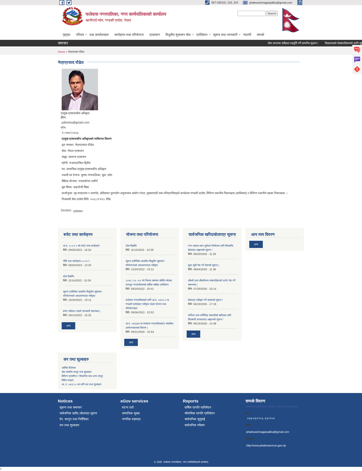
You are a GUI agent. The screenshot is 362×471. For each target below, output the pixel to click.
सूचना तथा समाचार (71, 407)
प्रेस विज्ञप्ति (68, 276)
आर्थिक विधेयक (69, 367)
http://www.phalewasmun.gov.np (266, 445)
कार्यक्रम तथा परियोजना (129, 35)
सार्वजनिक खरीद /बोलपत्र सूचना (78, 413)
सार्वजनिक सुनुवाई (195, 419)
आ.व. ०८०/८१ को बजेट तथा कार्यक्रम (81, 245)
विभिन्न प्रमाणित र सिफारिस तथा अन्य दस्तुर (82, 376)
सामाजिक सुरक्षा (131, 413)
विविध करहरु (68, 380)
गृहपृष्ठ (66, 35)
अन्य (68, 325)
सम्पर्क (260, 35)
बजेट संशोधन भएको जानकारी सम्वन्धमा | (81, 311)
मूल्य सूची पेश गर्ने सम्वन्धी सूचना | (203, 265)
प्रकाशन (154, 35)
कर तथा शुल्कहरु (69, 425)
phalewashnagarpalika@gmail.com (267, 431)
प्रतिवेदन (201, 35)
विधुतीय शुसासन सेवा (178, 35)
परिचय (80, 35)
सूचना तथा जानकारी (225, 35)
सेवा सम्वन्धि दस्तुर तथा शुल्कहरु (77, 371)
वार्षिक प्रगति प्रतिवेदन (198, 407)
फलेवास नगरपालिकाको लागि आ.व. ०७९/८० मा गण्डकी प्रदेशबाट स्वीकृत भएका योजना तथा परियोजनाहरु (147, 304)
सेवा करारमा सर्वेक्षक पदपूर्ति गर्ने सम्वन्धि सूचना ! (288, 43)
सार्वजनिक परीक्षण (195, 425)
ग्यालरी (247, 35)
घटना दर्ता (128, 407)
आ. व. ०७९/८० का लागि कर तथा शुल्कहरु (81, 384)
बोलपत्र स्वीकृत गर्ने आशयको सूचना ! (205, 299)
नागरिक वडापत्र (131, 419)
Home (61, 51)
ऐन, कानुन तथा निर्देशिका (74, 419)
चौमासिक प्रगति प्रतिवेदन (200, 413)
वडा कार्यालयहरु (99, 35)
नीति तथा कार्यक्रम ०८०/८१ (76, 261)
